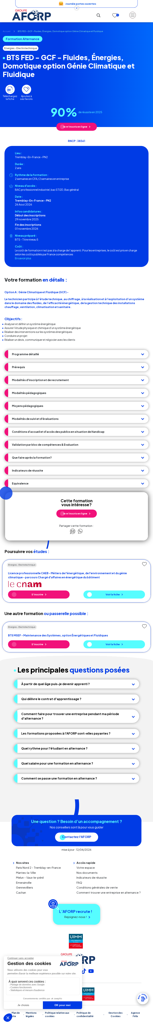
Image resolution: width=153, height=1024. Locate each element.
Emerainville (24, 882)
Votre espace (85, 867)
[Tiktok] (83, 971)
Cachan (21, 892)
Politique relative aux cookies (57, 1014)
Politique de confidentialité (84, 1014)
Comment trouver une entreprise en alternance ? (108, 892)
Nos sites (22, 862)
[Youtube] (91, 971)
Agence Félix (135, 1014)
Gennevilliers (24, 887)
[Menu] (132, 15)
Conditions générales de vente (97, 887)
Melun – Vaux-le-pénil (30, 877)
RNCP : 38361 (76, 141)
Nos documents (87, 872)
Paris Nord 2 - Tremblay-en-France (38, 867)
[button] (76, 354)
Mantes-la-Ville (26, 872)
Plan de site (16, 1014)
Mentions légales (31, 1014)
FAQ (79, 882)
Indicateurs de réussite (91, 877)
